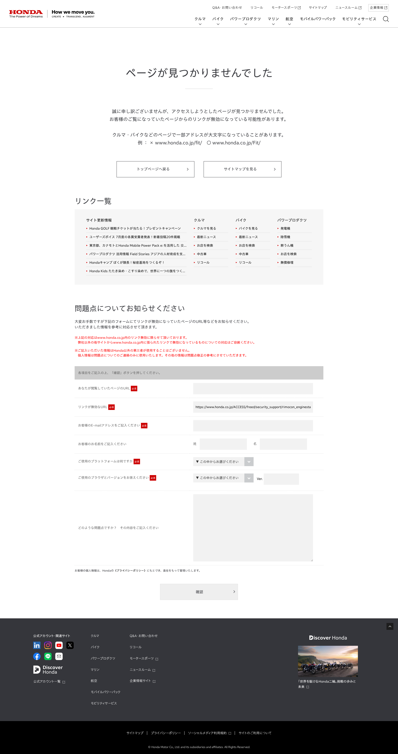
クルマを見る (206, 228)
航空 (289, 19)
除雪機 (285, 237)
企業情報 (376, 7)
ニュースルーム (346, 7)
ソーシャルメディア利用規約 (207, 733)
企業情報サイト (140, 680)
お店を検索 (205, 245)
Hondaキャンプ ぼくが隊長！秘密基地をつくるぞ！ (127, 262)
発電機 (285, 228)
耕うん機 (287, 245)
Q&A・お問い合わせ (227, 7)
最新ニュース (206, 237)
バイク (218, 19)
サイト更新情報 (99, 220)
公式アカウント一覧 (47, 681)
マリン (273, 19)
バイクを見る (248, 228)
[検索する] (386, 19)
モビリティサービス (359, 19)
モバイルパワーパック (318, 19)
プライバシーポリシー (166, 733)
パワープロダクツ (245, 19)
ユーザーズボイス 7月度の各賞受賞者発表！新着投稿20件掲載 (134, 237)
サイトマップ (318, 7)
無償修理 (287, 262)
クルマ (200, 19)
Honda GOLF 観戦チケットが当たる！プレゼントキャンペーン (135, 228)
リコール (257, 7)
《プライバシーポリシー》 (130, 570)
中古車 (202, 254)
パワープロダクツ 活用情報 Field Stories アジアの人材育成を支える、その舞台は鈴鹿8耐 (138, 254)
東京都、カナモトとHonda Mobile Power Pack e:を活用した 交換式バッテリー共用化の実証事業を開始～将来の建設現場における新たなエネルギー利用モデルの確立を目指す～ (138, 245)
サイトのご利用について (255, 733)
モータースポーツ (284, 7)
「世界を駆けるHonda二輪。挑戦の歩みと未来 (327, 684)
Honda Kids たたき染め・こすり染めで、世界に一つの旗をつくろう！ (138, 271)
